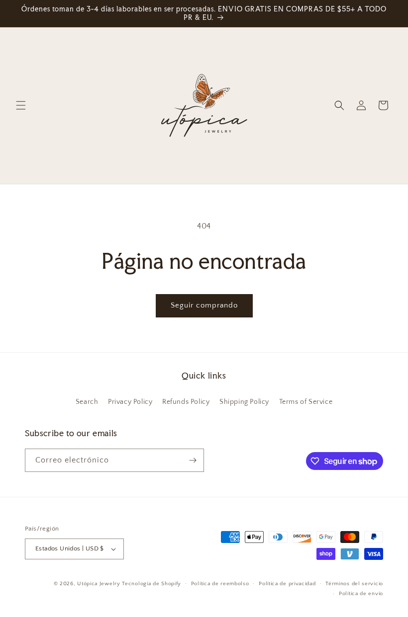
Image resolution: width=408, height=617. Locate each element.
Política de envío (361, 594)
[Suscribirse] (193, 460)
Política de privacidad (287, 584)
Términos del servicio (354, 584)
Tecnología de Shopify (151, 584)
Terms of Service (306, 402)
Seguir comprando (204, 305)
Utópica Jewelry (98, 584)
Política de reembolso (220, 584)
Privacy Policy (130, 402)
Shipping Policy (244, 402)
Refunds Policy (185, 402)
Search (87, 402)
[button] (21, 105)
